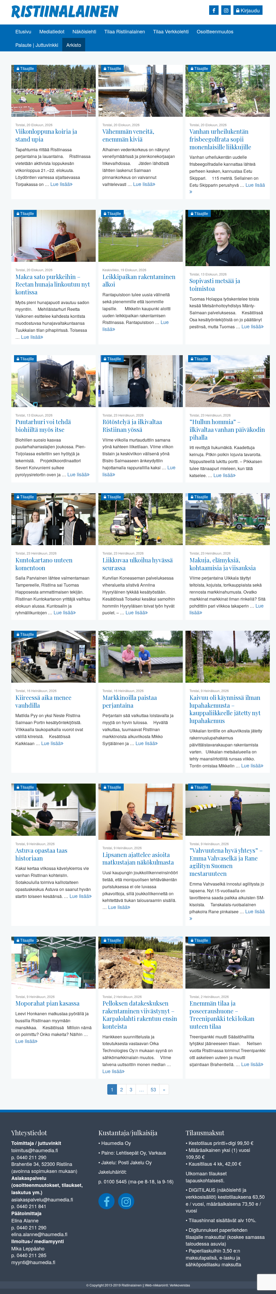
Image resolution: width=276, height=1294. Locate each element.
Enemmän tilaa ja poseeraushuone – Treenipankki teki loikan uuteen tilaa (221, 1014)
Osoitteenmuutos (215, 31)
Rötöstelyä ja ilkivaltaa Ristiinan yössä (132, 425)
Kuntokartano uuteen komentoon (44, 564)
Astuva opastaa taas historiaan (41, 854)
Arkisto (73, 44)
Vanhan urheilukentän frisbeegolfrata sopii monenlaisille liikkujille (220, 139)
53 (153, 1089)
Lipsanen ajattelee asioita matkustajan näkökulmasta (138, 858)
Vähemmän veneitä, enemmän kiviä (128, 135)
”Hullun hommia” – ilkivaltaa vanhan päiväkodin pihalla (227, 429)
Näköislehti (84, 31)
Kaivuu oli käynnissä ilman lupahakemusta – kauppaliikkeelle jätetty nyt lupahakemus (225, 709)
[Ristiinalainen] (65, 11)
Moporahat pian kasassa (47, 1003)
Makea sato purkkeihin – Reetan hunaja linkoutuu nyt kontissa (52, 284)
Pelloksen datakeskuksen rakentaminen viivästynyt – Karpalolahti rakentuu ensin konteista (139, 1014)
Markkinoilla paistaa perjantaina (129, 701)
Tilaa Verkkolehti (171, 31)
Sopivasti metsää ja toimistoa (214, 284)
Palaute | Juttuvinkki (36, 44)
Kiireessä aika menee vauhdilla (43, 701)
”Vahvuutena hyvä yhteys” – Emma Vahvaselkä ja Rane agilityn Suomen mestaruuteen (226, 861)
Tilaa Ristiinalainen (124, 31)
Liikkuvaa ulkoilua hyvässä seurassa (137, 564)
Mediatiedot (51, 31)
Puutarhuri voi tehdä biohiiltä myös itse (43, 425)
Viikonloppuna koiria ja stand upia (46, 135)
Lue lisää (60, 183)
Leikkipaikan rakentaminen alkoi (138, 280)
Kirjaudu (249, 10)
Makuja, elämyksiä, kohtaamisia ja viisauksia (222, 564)
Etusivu (23, 31)
